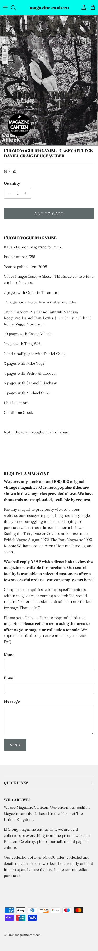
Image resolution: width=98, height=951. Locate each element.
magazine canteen (28, 935)
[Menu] (5, 7)
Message (12, 701)
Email (9, 677)
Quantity (12, 183)
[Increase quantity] (27, 193)
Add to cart (49, 213)
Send (15, 745)
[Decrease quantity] (8, 193)
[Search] (15, 7)
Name (9, 654)
